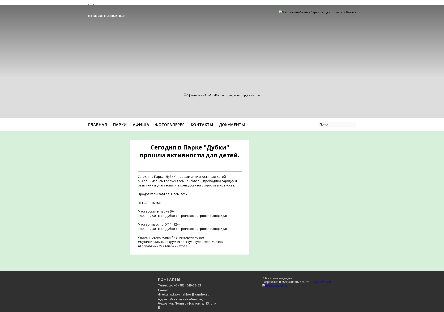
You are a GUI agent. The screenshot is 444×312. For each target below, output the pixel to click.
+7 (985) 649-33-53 (187, 285)
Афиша (141, 124)
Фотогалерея (170, 124)
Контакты (202, 124)
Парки (120, 124)
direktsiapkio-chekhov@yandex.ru (183, 294)
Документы (232, 124)
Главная (97, 124)
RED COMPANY (322, 282)
